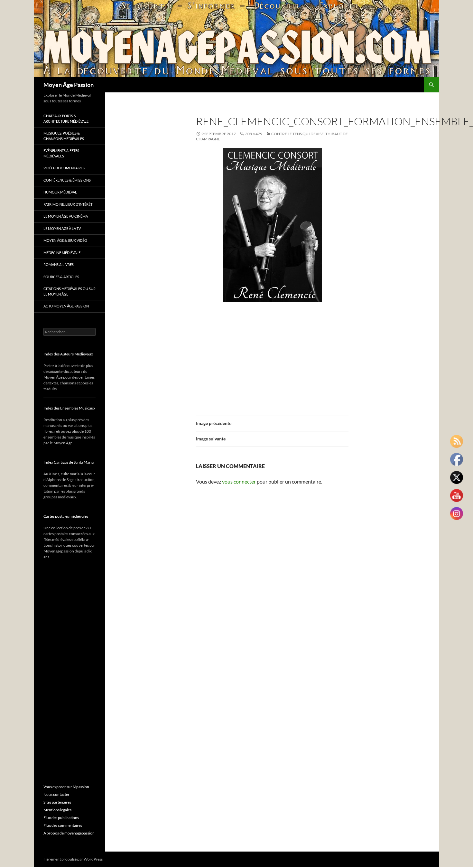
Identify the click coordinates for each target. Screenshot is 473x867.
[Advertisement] (272, 355)
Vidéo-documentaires (64, 168)
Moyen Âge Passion (68, 84)
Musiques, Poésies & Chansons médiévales (63, 136)
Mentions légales (57, 809)
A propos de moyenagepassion (69, 833)
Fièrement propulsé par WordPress (73, 859)
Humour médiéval (60, 192)
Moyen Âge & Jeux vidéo (65, 240)
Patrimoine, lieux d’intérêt (67, 204)
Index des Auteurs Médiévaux (68, 354)
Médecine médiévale (61, 252)
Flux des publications (61, 817)
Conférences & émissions (67, 180)
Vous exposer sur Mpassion (66, 786)
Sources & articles (61, 277)
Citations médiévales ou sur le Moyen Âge (69, 291)
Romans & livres (58, 264)
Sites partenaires (57, 802)
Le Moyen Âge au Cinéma (65, 216)
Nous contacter (56, 794)
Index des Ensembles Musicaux (69, 408)
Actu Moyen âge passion (66, 306)
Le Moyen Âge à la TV (62, 228)
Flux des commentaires (62, 825)
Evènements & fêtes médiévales (61, 153)
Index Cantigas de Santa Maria (68, 462)
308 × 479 (253, 133)
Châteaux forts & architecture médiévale (65, 118)
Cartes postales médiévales (65, 516)
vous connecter (239, 481)
